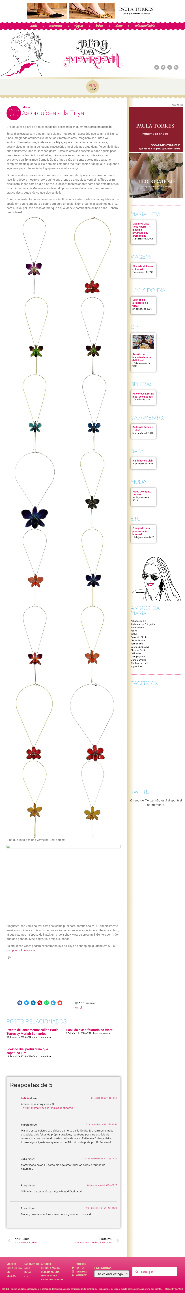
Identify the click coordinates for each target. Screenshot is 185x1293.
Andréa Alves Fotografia (143, 624)
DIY (8, 1271)
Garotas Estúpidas (140, 647)
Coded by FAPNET (174, 1289)
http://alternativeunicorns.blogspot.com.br (48, 1107)
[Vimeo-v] (169, 67)
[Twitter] (156, 67)
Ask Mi (134, 630)
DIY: (135, 327)
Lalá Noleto (136, 653)
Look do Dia (14, 1268)
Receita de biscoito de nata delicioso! (141, 357)
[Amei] (76, 1003)
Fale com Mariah (52, 1279)
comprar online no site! (21, 950)
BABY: (137, 451)
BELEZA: (141, 384)
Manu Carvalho (138, 659)
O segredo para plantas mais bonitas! (141, 531)
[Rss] (176, 67)
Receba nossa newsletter (50, 1273)
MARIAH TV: (145, 214)
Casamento (31, 1264)
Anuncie (46, 1264)
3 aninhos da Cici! (142, 460)
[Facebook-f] (163, 67)
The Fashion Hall (139, 663)
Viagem (11, 1264)
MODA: (139, 482)
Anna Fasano (137, 627)
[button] (19, 1002)
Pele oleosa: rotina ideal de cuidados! (143, 395)
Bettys (134, 634)
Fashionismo (137, 643)
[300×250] (156, 151)
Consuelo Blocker (140, 637)
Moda (26, 107)
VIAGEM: (141, 257)
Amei (78, 1007)
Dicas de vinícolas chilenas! (142, 268)
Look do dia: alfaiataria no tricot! (89, 1030)
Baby (27, 1268)
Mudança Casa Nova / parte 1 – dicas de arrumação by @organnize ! (141, 229)
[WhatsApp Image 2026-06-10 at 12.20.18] (156, 197)
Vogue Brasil (137, 666)
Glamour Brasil (138, 650)
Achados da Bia (138, 621)
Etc (26, 1275)
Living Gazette (138, 656)
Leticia (25, 1098)
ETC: (136, 519)
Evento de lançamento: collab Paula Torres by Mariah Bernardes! (33, 1032)
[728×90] (92, 18)
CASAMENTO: (147, 418)
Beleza (11, 1275)
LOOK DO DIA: (148, 290)
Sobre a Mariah (51, 1268)
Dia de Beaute (138, 640)
